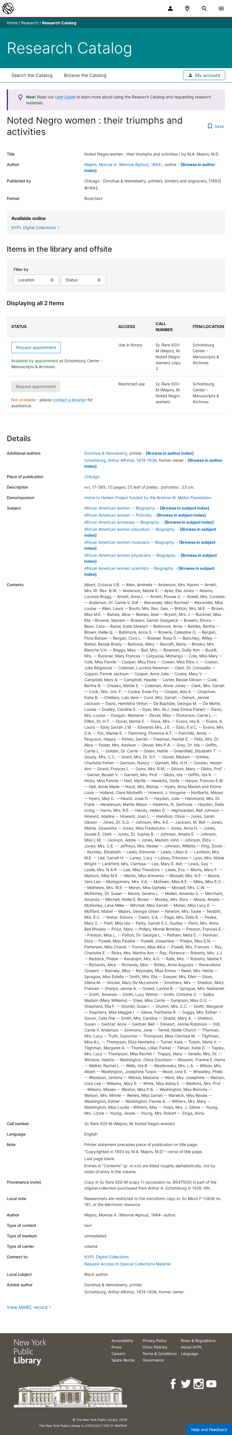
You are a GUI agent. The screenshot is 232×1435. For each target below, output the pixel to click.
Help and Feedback (209, 1429)
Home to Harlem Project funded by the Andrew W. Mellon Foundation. (148, 497)
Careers (118, 1353)
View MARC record (27, 1307)
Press (116, 1347)
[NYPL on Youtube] (211, 1384)
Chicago (92, 476)
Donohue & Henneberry (105, 453)
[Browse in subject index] (184, 508)
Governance (153, 1360)
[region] (116, 365)
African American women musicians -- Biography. (129, 542)
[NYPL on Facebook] (173, 1384)
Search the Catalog (32, 75)
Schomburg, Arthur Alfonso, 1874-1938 (120, 460)
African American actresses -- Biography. (122, 522)
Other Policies (155, 1347)
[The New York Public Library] (8, 8)
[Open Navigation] (221, 8)
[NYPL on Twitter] (186, 1384)
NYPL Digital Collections (106, 1256)
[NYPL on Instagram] (199, 1384)
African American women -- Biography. (120, 508)
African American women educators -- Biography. (130, 529)
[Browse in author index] (170, 453)
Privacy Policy (154, 1340)
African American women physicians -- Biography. (130, 555)
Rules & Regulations (198, 1340)
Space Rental (122, 1360)
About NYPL (191, 1347)
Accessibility (122, 1340)
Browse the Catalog (85, 75)
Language (189, 1353)
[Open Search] (204, 8)
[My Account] (170, 8)
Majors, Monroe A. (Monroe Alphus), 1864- (123, 164)
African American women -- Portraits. (118, 515)
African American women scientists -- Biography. (129, 568)
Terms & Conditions (160, 1353)
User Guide (65, 96)
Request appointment (36, 347)
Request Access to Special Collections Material (127, 1263)
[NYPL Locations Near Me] (187, 8)
